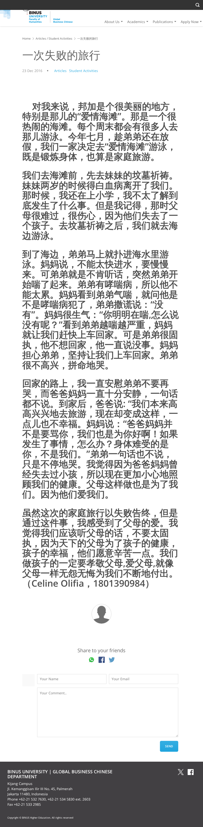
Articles (41, 38)
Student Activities (60, 38)
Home (26, 38)
